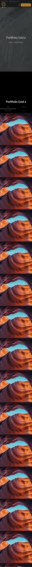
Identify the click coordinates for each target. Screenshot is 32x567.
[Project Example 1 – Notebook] (16, 193)
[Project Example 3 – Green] (16, 290)
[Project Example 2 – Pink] (16, 450)
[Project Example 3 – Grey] (16, 354)
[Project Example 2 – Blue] (16, 547)
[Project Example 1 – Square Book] (16, 161)
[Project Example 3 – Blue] (16, 386)
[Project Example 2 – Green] (16, 483)
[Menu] (19, 5)
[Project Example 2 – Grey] (16, 515)
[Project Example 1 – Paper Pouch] (16, 225)
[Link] (3, 5)
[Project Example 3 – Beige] (16, 322)
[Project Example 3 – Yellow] (16, 418)
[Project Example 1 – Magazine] (16, 129)
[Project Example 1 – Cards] (16, 258)
